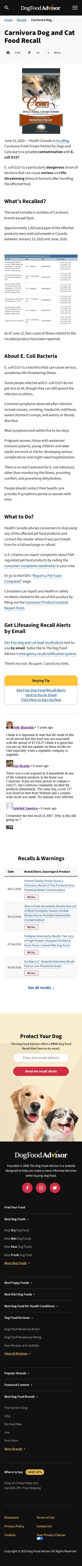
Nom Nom (11, 1440)
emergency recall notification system (47, 653)
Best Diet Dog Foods (18, 1294)
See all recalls (39, 987)
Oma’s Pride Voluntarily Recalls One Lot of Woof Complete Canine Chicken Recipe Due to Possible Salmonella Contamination (50, 913)
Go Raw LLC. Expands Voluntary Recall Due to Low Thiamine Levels (49, 963)
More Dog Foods (15, 1263)
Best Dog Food (16, 1230)
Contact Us (44, 1526)
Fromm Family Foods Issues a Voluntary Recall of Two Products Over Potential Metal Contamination (49, 885)
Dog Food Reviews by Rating (22, 1337)
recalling (62, 140)
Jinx (7, 1432)
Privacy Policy (14, 1526)
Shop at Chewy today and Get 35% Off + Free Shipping (22, 1485)
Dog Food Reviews (17, 1317)
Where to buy (23, 1472)
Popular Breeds (15, 1373)
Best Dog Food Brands (19, 1396)
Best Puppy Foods (16, 1283)
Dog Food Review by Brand (22, 1329)
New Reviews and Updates (21, 1345)
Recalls (22, 20)
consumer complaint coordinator (30, 566)
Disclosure (11, 1517)
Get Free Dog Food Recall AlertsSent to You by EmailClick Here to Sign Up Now (41, 695)
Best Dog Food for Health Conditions (29, 1306)
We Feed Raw (13, 1424)
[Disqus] (41, 774)
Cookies (10, 1535)
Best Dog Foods (15, 1219)
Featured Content (16, 1385)
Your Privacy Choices (51, 1535)
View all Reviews (16, 1353)
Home (8, 20)
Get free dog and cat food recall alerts (33, 642)
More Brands (13, 1449)
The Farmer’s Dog (15, 1408)
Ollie (7, 1416)
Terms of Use (46, 1517)
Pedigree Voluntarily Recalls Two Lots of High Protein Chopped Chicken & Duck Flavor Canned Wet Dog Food (49, 941)
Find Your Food (14, 1207)
